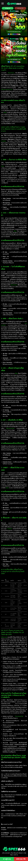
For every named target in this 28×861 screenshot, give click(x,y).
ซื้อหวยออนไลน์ (10, 428)
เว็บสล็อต (3, 141)
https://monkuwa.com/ (6, 89)
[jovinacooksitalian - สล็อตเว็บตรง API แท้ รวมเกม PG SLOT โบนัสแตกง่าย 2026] (14, 3)
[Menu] (2, 3)
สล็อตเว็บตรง (11, 72)
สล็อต (5, 112)
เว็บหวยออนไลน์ (19, 716)
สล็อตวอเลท (4, 637)
